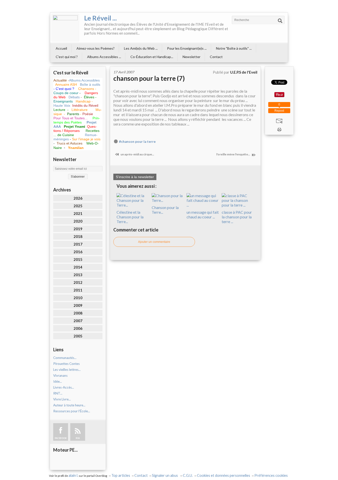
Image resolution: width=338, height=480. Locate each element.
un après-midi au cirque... (137, 154)
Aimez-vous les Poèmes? (95, 48)
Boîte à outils (90, 84)
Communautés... (64, 358)
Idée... (57, 381)
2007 (77, 320)
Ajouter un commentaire (154, 242)
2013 (77, 274)
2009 (77, 305)
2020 (77, 221)
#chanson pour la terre (137, 142)
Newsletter (191, 57)
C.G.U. (188, 475)
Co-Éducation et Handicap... (151, 57)
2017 (77, 244)
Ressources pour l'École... (71, 411)
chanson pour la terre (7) (149, 78)
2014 (77, 267)
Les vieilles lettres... (67, 370)
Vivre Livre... (62, 399)
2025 (77, 206)
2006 (77, 328)
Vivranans (60, 375)
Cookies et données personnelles (223, 475)
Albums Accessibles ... (104, 57)
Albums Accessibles (84, 80)
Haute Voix (61, 105)
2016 (77, 252)
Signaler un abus (165, 475)
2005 (77, 336)
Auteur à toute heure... (69, 405)
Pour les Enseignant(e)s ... (187, 48)
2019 (77, 229)
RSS (78, 438)
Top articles (120, 475)
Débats (75, 97)
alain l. (73, 475)
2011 (77, 290)
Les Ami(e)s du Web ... (141, 48)
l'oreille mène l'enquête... (233, 154)
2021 (77, 213)
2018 (77, 236)
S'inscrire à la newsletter (135, 177)
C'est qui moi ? (67, 57)
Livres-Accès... (63, 387)
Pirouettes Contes (66, 364)
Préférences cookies (271, 475)
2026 (77, 198)
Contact (216, 57)
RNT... (57, 393)
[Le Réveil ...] (65, 28)
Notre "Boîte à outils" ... (234, 48)
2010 (77, 297)
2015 (77, 259)
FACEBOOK (61, 438)
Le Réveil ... (100, 18)
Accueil (61, 48)
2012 (77, 282)
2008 (77, 313)
